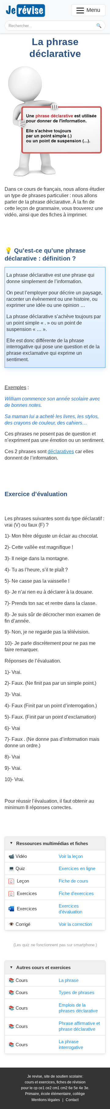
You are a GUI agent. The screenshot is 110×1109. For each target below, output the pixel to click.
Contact (72, 1100)
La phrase (69, 980)
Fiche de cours (73, 880)
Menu (93, 10)
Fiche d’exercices (76, 893)
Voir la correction (75, 924)
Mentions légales (45, 1100)
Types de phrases (76, 992)
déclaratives (61, 451)
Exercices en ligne (77, 868)
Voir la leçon (71, 856)
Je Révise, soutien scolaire (26, 10)
